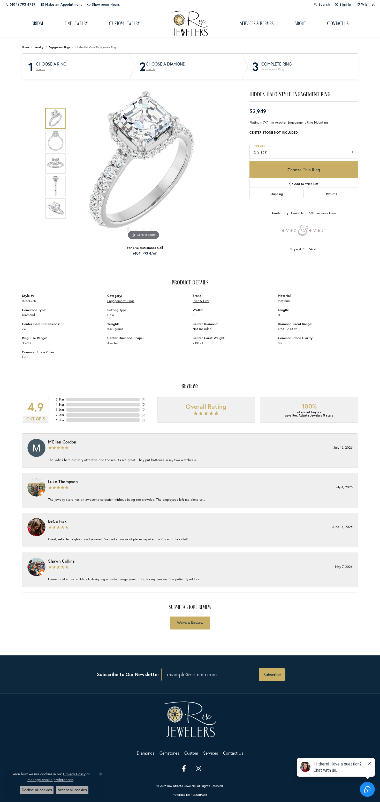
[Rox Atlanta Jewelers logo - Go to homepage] (190, 23)
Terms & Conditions (184, 777)
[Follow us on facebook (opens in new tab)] (184, 768)
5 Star (60, 399)
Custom (191, 753)
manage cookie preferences (50, 780)
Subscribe (272, 674)
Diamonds (145, 753)
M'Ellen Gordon (62, 442)
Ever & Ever (201, 301)
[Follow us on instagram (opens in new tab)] (198, 768)
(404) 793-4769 (145, 253)
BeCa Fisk (57, 521)
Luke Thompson (63, 481)
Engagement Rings (59, 47)
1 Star (60, 420)
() (144, 399)
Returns (331, 194)
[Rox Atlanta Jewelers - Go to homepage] (190, 718)
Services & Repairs (256, 23)
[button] (322, 4)
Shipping (276, 194)
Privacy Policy (159, 777)
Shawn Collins (61, 561)
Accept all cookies (72, 790)
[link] (20, 4)
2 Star (60, 415)
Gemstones (169, 753)
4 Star (60, 404)
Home (25, 47)
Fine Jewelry (76, 23)
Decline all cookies (37, 790)
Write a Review (190, 622)
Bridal (38, 23)
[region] (143, 163)
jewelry (38, 47)
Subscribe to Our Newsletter (128, 674)
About (300, 23)
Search (40, 69)
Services (210, 753)
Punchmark (199, 795)
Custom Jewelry (124, 23)
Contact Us (337, 23)
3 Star (60, 410)
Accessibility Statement (215, 777)
